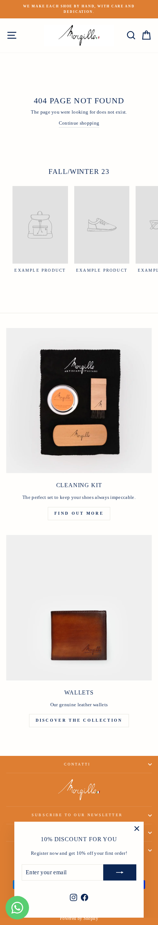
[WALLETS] (79, 608)
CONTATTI (77, 764)
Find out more (79, 513)
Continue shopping (79, 123)
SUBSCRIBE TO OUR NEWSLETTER (77, 815)
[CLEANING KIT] (79, 401)
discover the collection (79, 720)
